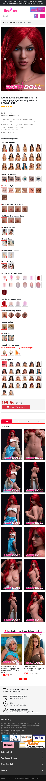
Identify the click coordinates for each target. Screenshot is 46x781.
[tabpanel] (23, 59)
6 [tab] (26, 93)
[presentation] (20, 679)
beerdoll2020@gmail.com (15, 731)
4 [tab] (20, 93)
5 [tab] (23, 93)
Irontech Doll (14, 115)
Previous (5, 59)
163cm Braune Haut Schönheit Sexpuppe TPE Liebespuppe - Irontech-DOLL (10, 669)
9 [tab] (36, 93)
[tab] (6, 421)
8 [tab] (33, 93)
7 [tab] (29, 93)
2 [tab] (13, 93)
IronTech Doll (12, 22)
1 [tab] (10, 93)
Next (41, 59)
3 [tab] (17, 93)
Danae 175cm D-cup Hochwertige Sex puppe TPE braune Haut (34, 668)
